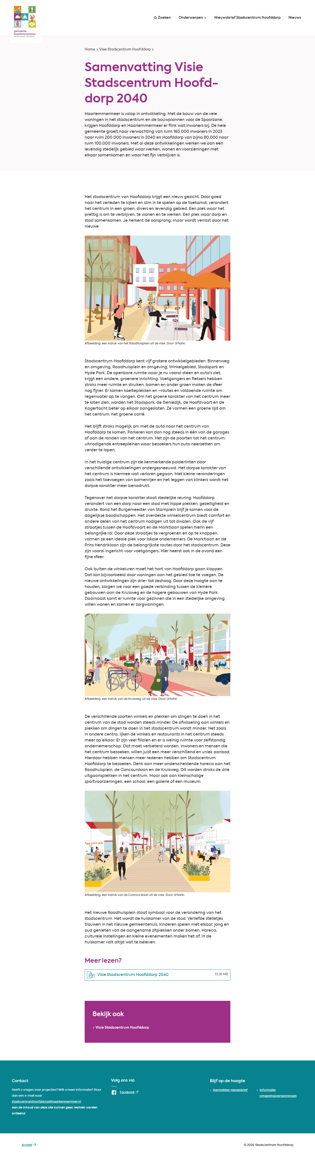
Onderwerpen (191, 17)
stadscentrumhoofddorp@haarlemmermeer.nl (46, 1101)
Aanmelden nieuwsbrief (230, 1090)
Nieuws (294, 17)
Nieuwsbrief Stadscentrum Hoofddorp (247, 17)
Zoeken (164, 17)
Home (90, 49)
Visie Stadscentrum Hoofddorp (125, 49)
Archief (29, 1146)
